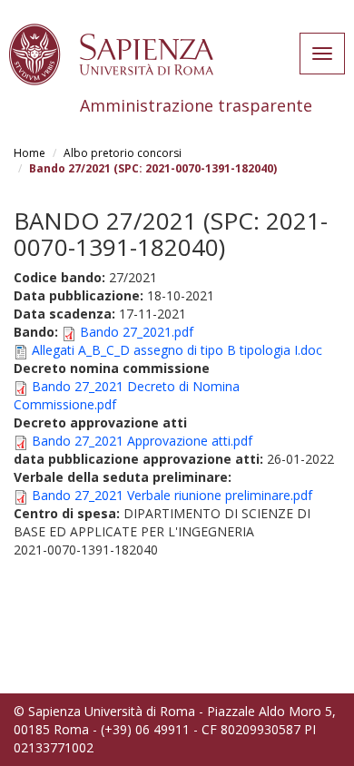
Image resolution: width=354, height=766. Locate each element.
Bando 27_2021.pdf (136, 331)
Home (29, 153)
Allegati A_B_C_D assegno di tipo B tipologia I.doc (177, 349)
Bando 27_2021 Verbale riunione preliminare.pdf (172, 495)
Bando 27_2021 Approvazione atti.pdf (142, 440)
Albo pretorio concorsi (123, 153)
